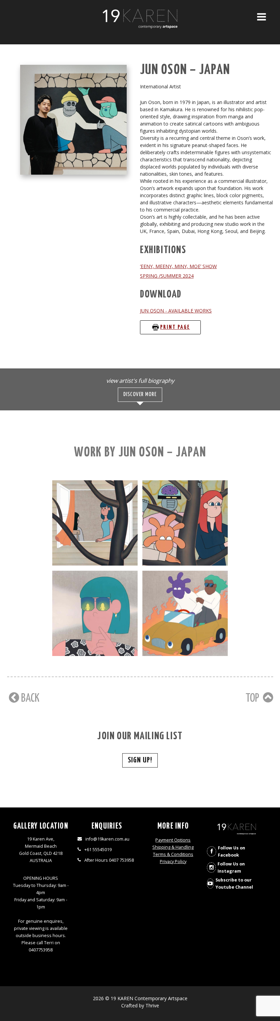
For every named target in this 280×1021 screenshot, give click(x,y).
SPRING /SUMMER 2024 (167, 276)
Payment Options (173, 840)
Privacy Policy (173, 861)
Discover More (140, 394)
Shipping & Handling (173, 847)
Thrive (152, 1005)
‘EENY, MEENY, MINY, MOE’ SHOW (178, 266)
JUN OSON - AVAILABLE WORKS (176, 310)
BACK (29, 698)
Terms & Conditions (173, 854)
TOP (253, 698)
